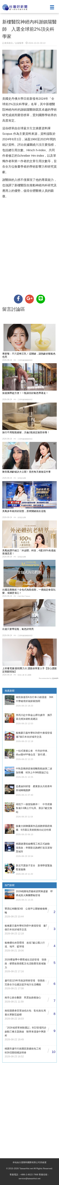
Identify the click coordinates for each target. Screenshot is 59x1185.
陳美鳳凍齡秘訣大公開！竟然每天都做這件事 (26, 471)
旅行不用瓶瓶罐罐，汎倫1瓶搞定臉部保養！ (26, 432)
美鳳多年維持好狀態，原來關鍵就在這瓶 (24, 511)
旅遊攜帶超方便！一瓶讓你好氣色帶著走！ (25, 393)
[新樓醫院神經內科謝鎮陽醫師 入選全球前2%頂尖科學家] (18, 299)
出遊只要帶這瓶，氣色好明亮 (18, 629)
